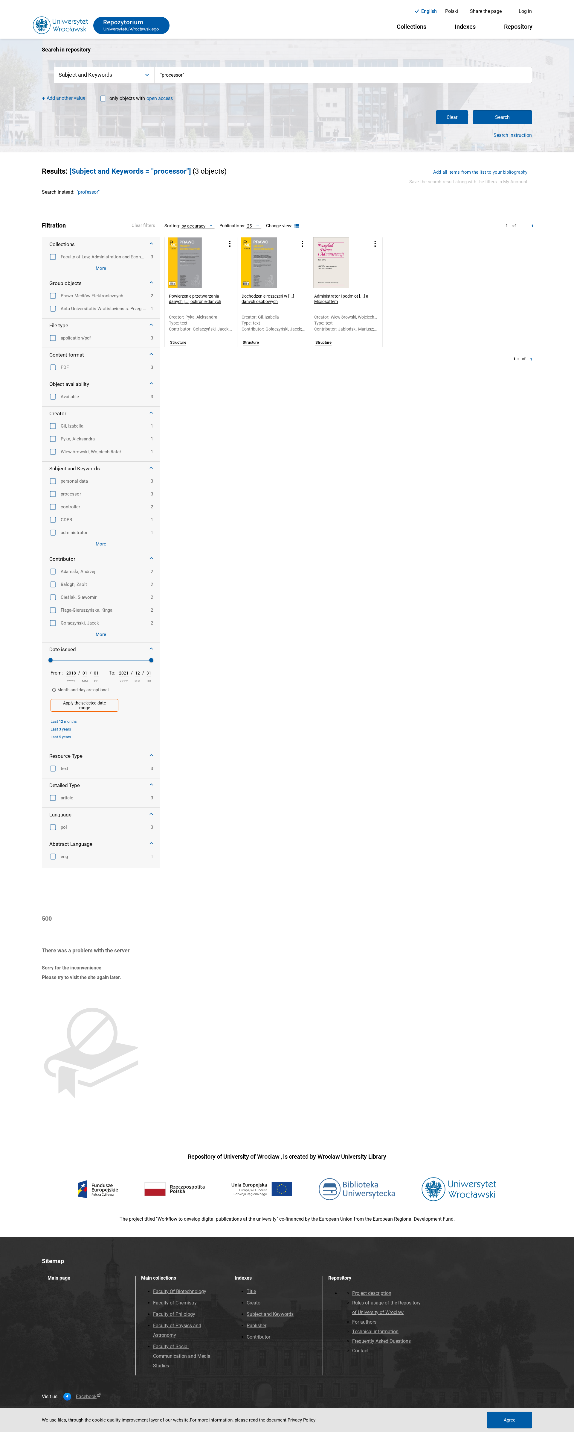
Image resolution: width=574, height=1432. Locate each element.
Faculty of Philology (174, 1314)
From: (57, 673)
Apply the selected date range (84, 705)
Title (251, 1291)
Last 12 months (64, 721)
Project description (371, 1293)
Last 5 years (61, 737)
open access (159, 98)
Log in (525, 11)
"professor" (88, 192)
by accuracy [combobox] (193, 225)
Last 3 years (61, 729)
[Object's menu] (229, 243)
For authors (364, 1322)
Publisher (256, 1325)
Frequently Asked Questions (381, 1341)
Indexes (465, 26)
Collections (411, 26)
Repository (518, 26)
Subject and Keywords (270, 1314)
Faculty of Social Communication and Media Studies (181, 1356)
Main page (59, 1278)
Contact (360, 1351)
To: (112, 673)
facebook (86, 1396)
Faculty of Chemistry (175, 1303)
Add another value (66, 98)
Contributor (258, 1337)
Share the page (486, 11)
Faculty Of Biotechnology (179, 1291)
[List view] (296, 226)
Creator (254, 1303)
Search (502, 117)
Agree (509, 1420)
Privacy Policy (301, 1420)
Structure (178, 342)
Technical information (375, 1331)
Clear (452, 117)
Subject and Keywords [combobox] (85, 75)
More (101, 268)
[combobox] (343, 75)
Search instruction (513, 135)
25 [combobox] (249, 225)
